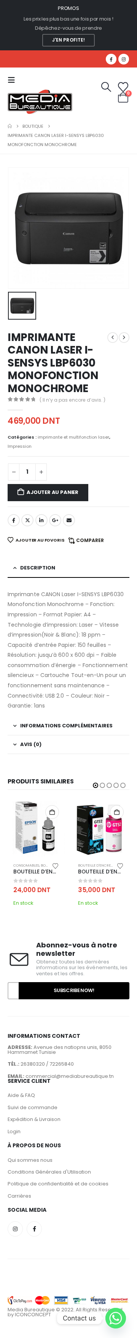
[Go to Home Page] (10, 126)
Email (69, 520)
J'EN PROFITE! (68, 40)
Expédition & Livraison (34, 1119)
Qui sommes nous (30, 1160)
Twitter (27, 520)
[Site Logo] (40, 102)
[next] (124, 337)
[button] (14, 80)
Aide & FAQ (21, 1095)
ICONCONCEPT (33, 1314)
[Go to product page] (36, 828)
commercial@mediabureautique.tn (69, 1076)
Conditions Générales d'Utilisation (49, 1172)
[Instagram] (123, 59)
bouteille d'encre (94, 865)
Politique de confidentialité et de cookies (58, 1183)
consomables (26, 865)
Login (14, 1131)
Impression (20, 446)
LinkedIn (41, 520)
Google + (55, 520)
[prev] (112, 337)
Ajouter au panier (52, 492)
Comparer (90, 540)
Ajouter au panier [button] (52, 812)
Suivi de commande (32, 1107)
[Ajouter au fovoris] (55, 865)
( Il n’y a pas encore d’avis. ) (72, 400)
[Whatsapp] (115, 1318)
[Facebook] (111, 59)
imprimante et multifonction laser (73, 437)
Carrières (19, 1196)
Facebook (14, 520)
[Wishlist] (123, 87)
